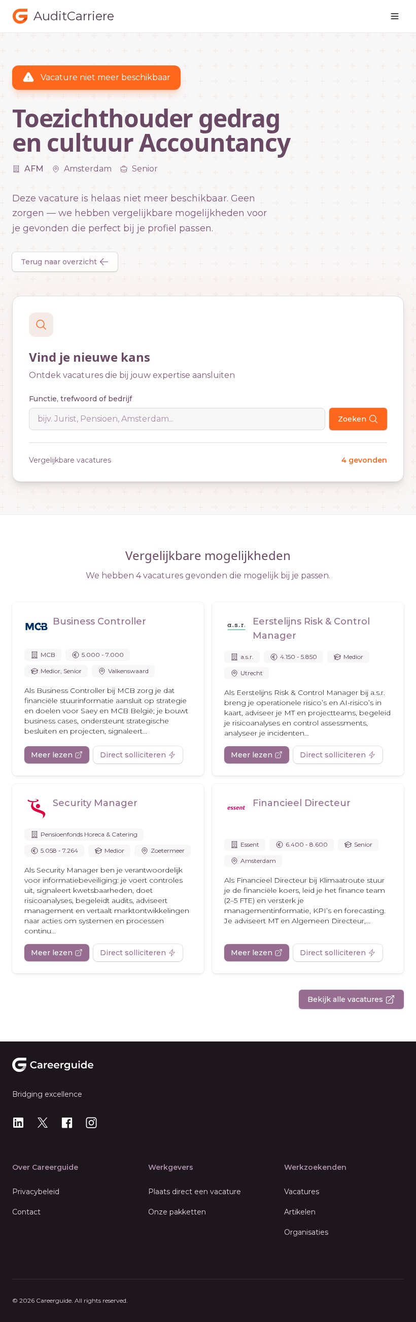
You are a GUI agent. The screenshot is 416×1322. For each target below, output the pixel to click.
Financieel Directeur (302, 803)
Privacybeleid (35, 1191)
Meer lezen (52, 754)
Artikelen (300, 1211)
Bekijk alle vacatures (345, 999)
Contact (26, 1211)
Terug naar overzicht (59, 261)
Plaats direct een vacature (194, 1191)
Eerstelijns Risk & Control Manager (311, 628)
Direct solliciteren (133, 754)
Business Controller (99, 621)
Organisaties (306, 1232)
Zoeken (352, 419)
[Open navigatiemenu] (395, 16)
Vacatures (301, 1191)
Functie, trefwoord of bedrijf (80, 398)
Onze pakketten (177, 1211)
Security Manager (95, 803)
